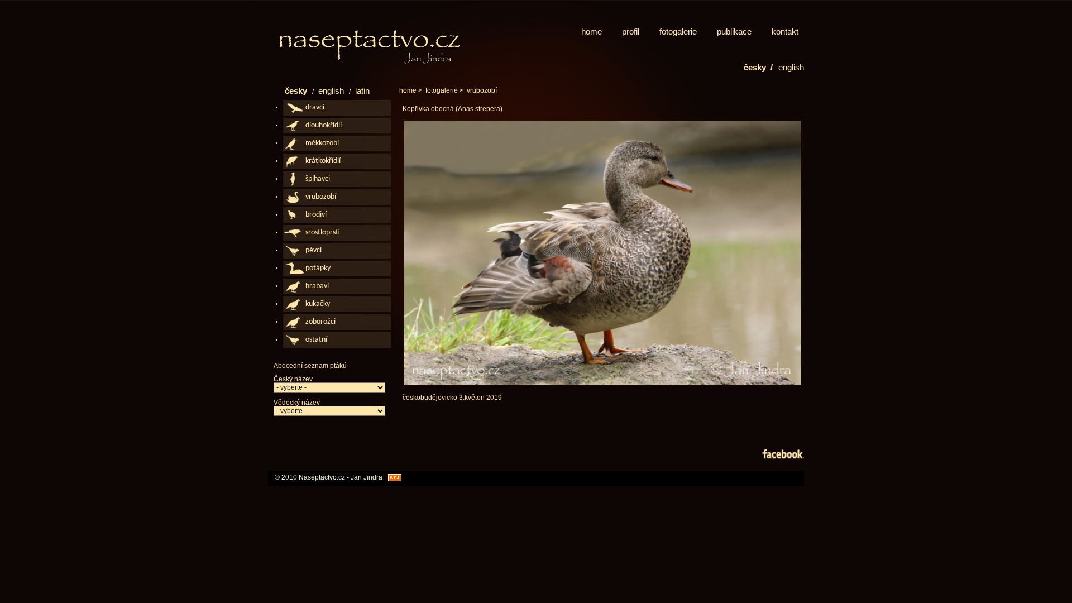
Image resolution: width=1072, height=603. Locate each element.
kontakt (785, 31)
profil (630, 31)
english (791, 67)
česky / (758, 67)
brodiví (316, 214)
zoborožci (320, 322)
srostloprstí (322, 232)
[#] (374, 47)
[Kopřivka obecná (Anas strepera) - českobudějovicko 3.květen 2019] (602, 384)
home (591, 31)
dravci (314, 107)
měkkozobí (322, 143)
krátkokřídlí (323, 161)
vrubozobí (482, 90)
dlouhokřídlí (323, 125)
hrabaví (317, 286)
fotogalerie (678, 31)
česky (297, 90)
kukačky (317, 304)
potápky (318, 268)
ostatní (316, 340)
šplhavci (317, 179)
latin (362, 90)
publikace (734, 31)
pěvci (313, 250)
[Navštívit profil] (783, 456)
